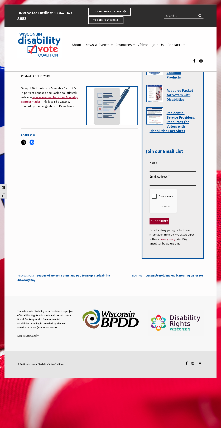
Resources (123, 45)
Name (153, 162)
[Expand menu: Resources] (134, 44)
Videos (143, 45)
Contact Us (176, 45)
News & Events (97, 45)
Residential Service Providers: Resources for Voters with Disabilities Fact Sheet (172, 122)
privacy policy (167, 239)
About (76, 45)
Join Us (158, 45)
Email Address (160, 176)
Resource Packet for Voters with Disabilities (180, 95)
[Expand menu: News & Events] (112, 44)
